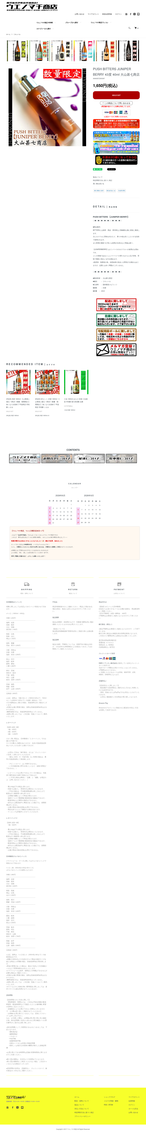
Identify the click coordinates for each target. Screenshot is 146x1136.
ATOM (110, 1105)
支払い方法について (81, 1108)
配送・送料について (81, 1101)
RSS (105, 1105)
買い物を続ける (98, 183)
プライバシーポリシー (82, 1116)
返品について (98, 177)
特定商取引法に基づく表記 (102, 180)
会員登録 (132, 1101)
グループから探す (71, 22)
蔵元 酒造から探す (99, 190)
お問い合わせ (79, 14)
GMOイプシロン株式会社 (108, 663)
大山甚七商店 (121, 190)
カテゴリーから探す (43, 28)
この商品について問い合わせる (117, 103)
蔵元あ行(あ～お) (111, 190)
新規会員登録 (107, 14)
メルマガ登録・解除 (111, 1101)
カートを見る (133, 1108)
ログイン (118, 14)
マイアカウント (93, 14)
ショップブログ (109, 1097)
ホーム (8, 34)
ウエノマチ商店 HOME (44, 22)
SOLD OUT (116, 95)
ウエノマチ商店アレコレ (99, 22)
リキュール (17, 34)
